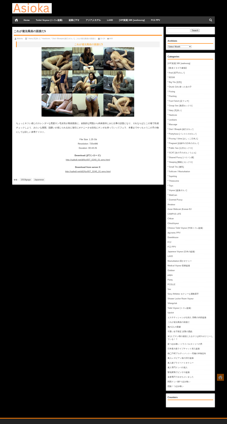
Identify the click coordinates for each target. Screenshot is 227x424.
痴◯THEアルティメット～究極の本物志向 (187, 353)
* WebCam (172, 195)
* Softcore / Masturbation (179, 171)
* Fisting (171, 91)
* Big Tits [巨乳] (175, 82)
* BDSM (171, 77)
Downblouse (173, 237)
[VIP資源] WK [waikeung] (132, 20)
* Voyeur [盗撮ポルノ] (177, 190)
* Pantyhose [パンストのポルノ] (182, 134)
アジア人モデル (93, 20)
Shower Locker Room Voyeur (180, 298)
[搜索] (210, 20)
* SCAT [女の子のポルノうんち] (182, 153)
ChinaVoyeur (173, 223)
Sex (169, 289)
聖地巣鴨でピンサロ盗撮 (179, 372)
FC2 (169, 242)
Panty (170, 280)
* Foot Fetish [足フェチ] (178, 101)
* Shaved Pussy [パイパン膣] (181, 157)
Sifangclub (172, 303)
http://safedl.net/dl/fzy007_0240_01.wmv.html (88, 159)
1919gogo (26, 179)
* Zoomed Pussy (175, 200)
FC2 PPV (155, 20)
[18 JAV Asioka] (32, 4)
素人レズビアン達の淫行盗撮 (181, 358)
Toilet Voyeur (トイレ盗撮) (49, 20)
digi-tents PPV (174, 233)
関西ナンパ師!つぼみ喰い (179, 381)
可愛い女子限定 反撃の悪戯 (180, 331)
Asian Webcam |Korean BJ (180, 209)
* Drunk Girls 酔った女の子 (180, 87)
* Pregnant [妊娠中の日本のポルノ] (183, 143)
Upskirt (171, 313)
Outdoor (171, 270)
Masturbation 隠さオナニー (180, 261)
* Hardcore (172, 115)
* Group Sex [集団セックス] (180, 105)
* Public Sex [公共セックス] (180, 148)
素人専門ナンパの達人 (178, 367)
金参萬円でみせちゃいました (181, 377)
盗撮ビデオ (74, 20)
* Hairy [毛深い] (174, 110)
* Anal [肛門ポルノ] (176, 73)
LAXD (110, 20)
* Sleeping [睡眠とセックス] (180, 162)
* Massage (172, 124)
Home (27, 20)
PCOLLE (171, 284)
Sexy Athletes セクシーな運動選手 (183, 294)
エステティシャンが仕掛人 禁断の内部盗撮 (187, 317)
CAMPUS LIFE (174, 214)
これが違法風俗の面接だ (179, 322)
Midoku (20, 38)
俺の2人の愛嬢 (174, 327)
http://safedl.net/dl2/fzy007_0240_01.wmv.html (88, 171)
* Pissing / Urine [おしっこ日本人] (183, 138)
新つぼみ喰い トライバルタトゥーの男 (185, 344)
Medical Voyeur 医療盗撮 (179, 265)
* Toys (170, 186)
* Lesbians (172, 120)
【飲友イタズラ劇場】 (178, 68)
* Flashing (172, 96)
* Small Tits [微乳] (176, 167)
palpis (170, 275)
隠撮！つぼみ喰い (176, 386)
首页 (16, 20)
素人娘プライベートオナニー (181, 363)
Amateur (171, 204)
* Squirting (172, 176)
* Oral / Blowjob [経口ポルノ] (180, 129)
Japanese (39, 179)
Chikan (171, 218)
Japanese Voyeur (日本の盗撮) (181, 251)
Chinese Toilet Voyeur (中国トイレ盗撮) (185, 228)
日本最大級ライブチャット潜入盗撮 (184, 348)
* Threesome (173, 181)
